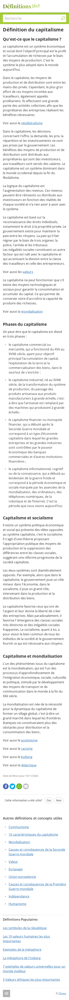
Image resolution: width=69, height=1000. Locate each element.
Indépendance (19, 896)
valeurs (28, 272)
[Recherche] (63, 18)
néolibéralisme (32, 123)
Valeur (13, 862)
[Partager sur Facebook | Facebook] (6, 786)
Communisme (19, 827)
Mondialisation (19, 842)
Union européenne (22, 877)
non (59, 800)
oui (49, 800)
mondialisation (32, 311)
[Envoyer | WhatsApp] (19, 786)
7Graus (62, 993)
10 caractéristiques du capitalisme (33, 834)
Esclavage (16, 869)
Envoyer (34, 812)
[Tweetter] (12, 786)
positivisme (29, 740)
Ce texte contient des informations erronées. (34, 824)
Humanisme (17, 904)
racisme (27, 748)
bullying (26, 757)
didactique (28, 765)
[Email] (26, 786)
